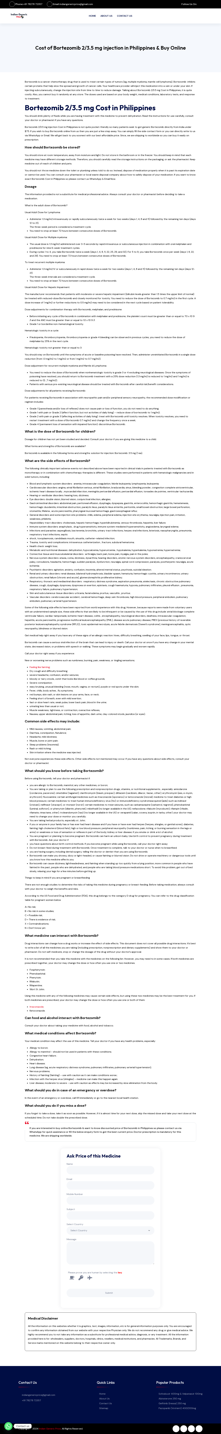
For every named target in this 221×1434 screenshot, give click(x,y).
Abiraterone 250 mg (170, 1398)
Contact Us (124, 15)
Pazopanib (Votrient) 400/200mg (177, 1408)
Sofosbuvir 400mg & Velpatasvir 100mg (181, 1393)
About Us (106, 15)
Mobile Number (75, 1194)
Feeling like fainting (40, 667)
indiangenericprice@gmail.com (76, 4)
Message (71, 1239)
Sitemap (103, 1408)
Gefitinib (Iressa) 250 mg (172, 1403)
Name (70, 1164)
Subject (71, 1209)
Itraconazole (36, 1006)
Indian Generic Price (50, 1428)
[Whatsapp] (8, 1426)
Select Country (75, 1224)
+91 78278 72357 (32, 4)
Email (69, 1179)
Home (92, 15)
